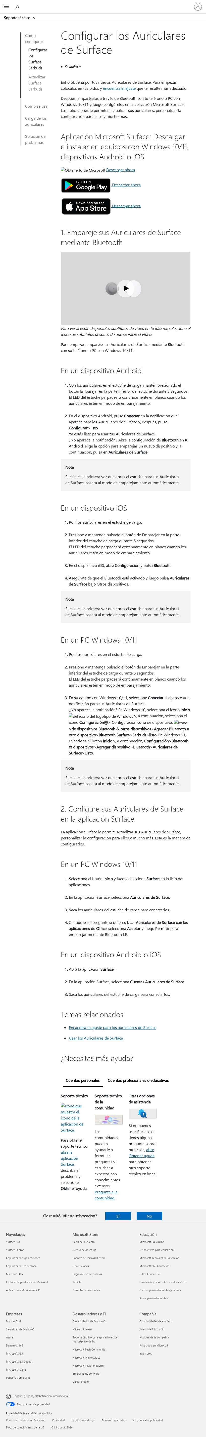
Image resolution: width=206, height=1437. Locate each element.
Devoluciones (81, 1266)
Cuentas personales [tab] (83, 1080)
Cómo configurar (34, 38)
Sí (118, 1216)
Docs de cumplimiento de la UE (25, 1427)
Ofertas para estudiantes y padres (160, 1290)
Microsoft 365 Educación (154, 1266)
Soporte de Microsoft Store (89, 1258)
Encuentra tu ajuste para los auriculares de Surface (112, 1027)
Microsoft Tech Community (89, 1349)
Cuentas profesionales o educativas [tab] (138, 1080)
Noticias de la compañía (154, 1337)
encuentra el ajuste (119, 88)
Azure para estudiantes (153, 1298)
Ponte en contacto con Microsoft (25, 1420)
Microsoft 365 (14, 1274)
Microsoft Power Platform (88, 1365)
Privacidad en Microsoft (153, 1345)
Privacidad (58, 1420)
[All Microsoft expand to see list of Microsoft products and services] (6, 7)
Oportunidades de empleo (155, 1321)
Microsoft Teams (16, 1369)
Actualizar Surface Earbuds (36, 83)
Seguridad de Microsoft (20, 1329)
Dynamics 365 (14, 1345)
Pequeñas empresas (18, 1377)
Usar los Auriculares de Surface (96, 1038)
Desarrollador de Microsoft (89, 1321)
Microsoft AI (13, 1321)
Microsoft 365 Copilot (19, 1361)
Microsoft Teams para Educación (159, 1258)
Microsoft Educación (151, 1242)
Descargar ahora (120, 169)
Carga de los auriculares (36, 121)
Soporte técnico (17, 17)
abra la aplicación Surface (69, 1158)
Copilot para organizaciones (23, 1258)
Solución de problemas (35, 139)
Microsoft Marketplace (86, 1357)
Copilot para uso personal (21, 1266)
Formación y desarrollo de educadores (162, 1282)
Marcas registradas (114, 1420)
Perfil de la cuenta (84, 1242)
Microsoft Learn (82, 1329)
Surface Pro (13, 1242)
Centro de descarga (84, 1250)
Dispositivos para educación (156, 1250)
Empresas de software (86, 1373)
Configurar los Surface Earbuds (37, 58)
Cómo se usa (36, 106)
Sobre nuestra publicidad (147, 1420)
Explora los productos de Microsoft (27, 1282)
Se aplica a (72, 66)
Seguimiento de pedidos (87, 1274)
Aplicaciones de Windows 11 (23, 1290)
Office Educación (149, 1274)
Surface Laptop (15, 1250)
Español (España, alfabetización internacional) (41, 1396)
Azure (9, 1337)
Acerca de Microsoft (151, 1329)
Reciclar (77, 1282)
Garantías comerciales (86, 1290)
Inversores (145, 1353)
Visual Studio (81, 1381)
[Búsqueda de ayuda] (17, 7)
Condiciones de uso (83, 1420)
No (149, 1216)
